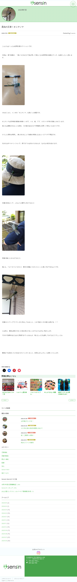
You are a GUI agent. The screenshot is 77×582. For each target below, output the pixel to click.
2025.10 (4, 527)
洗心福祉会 (7, 580)
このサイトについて (6, 578)
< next (5, 400)
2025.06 (4, 541)
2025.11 (4, 523)
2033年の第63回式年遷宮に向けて (32, 428)
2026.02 (4, 513)
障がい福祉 (5, 459)
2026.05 (4, 503)
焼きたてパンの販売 (27, 442)
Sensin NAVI (5, 469)
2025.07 (4, 537)
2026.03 (4, 510)
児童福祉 (4, 452)
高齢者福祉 (5, 456)
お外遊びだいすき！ (27, 421)
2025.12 (4, 520)
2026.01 (4, 517)
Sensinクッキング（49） (9, 488)
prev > (72, 400)
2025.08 (4, 534)
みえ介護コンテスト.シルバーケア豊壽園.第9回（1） (18, 491)
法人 (3, 466)
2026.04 (4, 506)
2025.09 (4, 530)
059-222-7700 (33, 561)
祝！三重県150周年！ (27, 435)
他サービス (5, 473)
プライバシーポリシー (19, 578)
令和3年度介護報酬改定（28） (11, 484)
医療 (3, 463)
